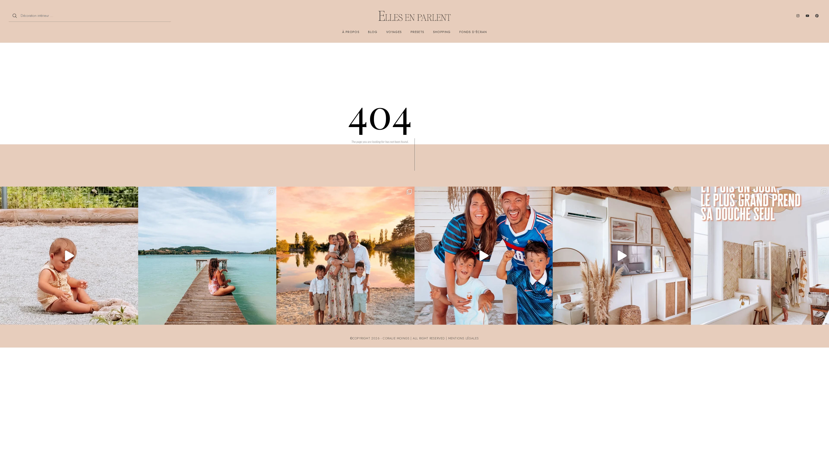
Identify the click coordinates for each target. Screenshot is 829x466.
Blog (373, 32)
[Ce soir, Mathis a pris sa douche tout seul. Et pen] (760, 256)
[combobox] (90, 16)
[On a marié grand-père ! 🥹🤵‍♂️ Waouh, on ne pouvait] (345, 256)
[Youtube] (807, 15)
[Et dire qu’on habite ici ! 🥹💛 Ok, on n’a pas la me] (207, 256)
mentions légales (463, 338)
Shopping (442, 32)
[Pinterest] (816, 15)
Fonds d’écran (473, 32)
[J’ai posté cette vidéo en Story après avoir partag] (69, 256)
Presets (417, 32)
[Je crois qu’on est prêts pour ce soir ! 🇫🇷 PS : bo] (483, 256)
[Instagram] (797, 15)
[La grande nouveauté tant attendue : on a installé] (622, 256)
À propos (350, 32)
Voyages (394, 32)
